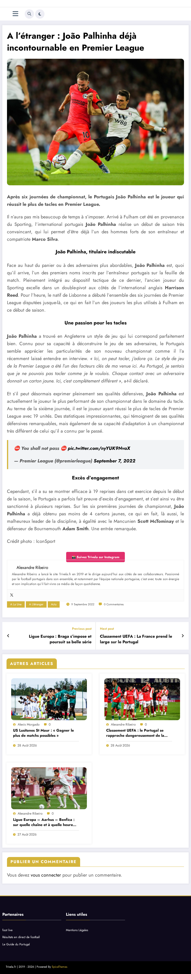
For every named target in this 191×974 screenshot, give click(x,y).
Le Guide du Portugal (16, 944)
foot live (7, 930)
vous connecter (46, 875)
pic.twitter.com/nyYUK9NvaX (99, 448)
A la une (15, 604)
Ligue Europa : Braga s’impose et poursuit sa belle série (60, 639)
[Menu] (15, 13)
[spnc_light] (39, 14)
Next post (107, 629)
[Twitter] (12, 595)
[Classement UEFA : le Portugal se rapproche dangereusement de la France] (142, 699)
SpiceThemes (59, 967)
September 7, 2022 (114, 461)
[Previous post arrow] (8, 636)
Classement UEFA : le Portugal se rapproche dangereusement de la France (135, 733)
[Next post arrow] (182, 636)
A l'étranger (36, 604)
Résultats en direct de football (21, 937)
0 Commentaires (114, 604)
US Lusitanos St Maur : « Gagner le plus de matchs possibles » (43, 733)
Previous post (82, 629)
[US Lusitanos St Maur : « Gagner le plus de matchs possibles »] (49, 699)
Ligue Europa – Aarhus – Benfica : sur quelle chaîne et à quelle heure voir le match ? (44, 822)
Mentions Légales (77, 930)
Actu (53, 604)
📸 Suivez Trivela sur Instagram (95, 557)
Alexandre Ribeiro (123, 724)
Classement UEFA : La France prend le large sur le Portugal (136, 639)
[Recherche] (29, 13)
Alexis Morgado (29, 724)
